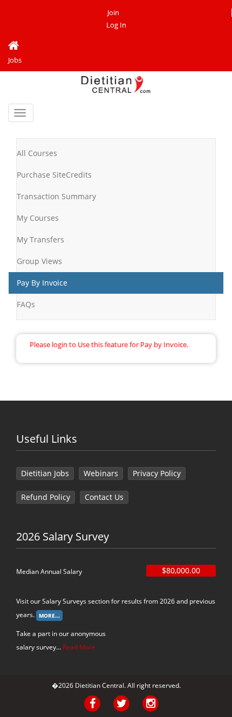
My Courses (38, 218)
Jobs (15, 60)
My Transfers (40, 239)
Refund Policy (45, 497)
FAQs (26, 304)
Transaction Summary (56, 196)
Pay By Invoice (42, 283)
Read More (79, 647)
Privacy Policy (157, 473)
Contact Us (104, 497)
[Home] (116, 46)
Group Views (39, 261)
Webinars (101, 473)
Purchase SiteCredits (54, 175)
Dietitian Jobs (45, 473)
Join (113, 13)
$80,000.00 (181, 570)
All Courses (37, 153)
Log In (116, 25)
